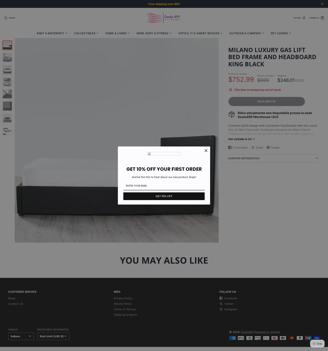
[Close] (206, 150)
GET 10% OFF (164, 196)
